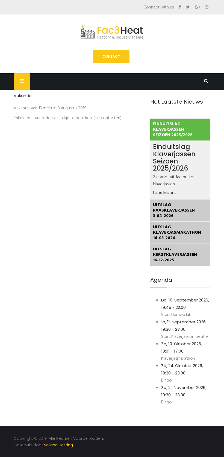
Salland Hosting (58, 445)
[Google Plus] (198, 7)
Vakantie (23, 95)
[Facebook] (180, 7)
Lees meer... (164, 192)
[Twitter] (188, 7)
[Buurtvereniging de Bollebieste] (112, 31)
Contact (111, 56)
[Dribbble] (206, 7)
